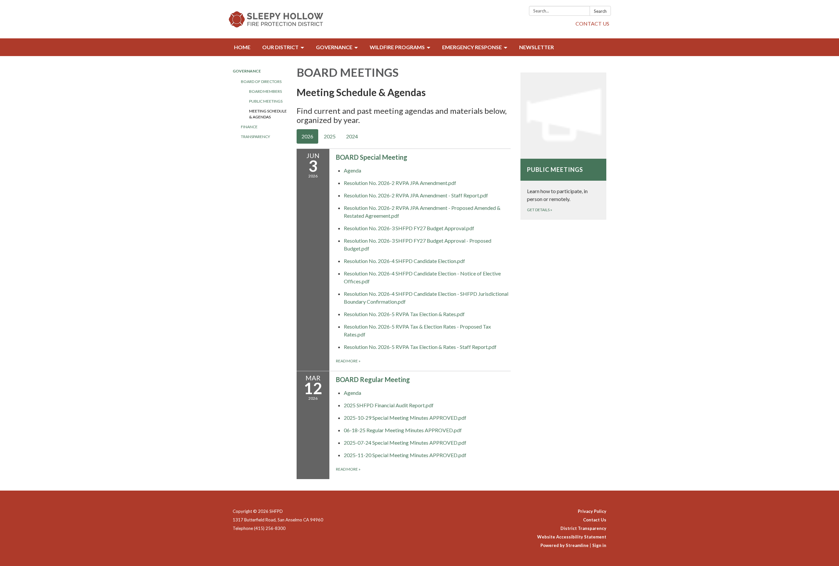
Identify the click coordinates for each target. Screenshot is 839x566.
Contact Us (594, 519)
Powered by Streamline (564, 545)
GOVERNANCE (247, 71)
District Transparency (583, 528)
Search (600, 11)
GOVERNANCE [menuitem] (334, 47)
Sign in (599, 545)
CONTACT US (592, 23)
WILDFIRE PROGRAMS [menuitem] (397, 47)
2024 (352, 136)
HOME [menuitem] (242, 47)
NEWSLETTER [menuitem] (536, 47)
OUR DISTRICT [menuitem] (280, 47)
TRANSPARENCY (255, 136)
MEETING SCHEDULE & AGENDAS (268, 114)
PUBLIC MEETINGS (266, 101)
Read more (348, 360)
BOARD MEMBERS (265, 91)
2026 (307, 136)
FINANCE (249, 126)
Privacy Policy (592, 511)
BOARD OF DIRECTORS (261, 81)
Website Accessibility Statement (571, 536)
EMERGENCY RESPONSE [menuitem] (472, 47)
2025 (330, 136)
